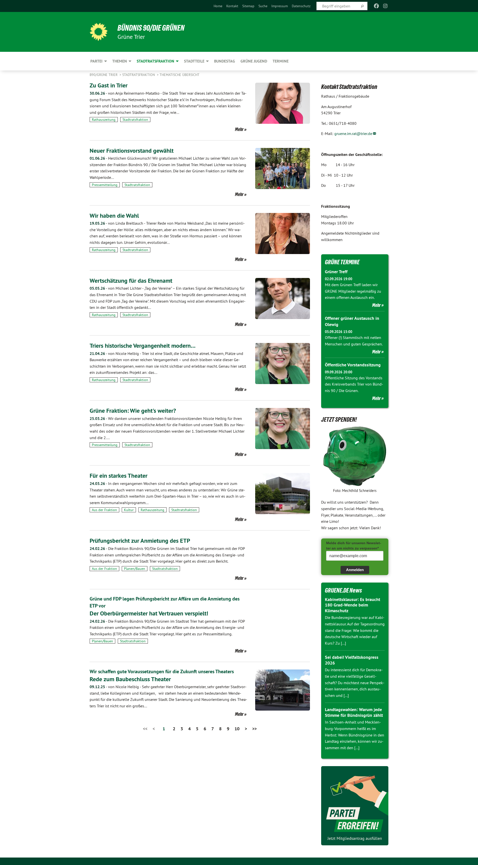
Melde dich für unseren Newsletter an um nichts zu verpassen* (353, 545)
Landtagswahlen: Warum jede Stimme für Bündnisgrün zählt (354, 712)
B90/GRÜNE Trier (104, 74)
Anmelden (355, 570)
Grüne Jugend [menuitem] (253, 61)
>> (254, 729)
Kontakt (232, 6)
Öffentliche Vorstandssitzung (353, 365)
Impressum (279, 6)
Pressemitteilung (105, 185)
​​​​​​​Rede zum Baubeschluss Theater (130, 679)
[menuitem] (218, 6)
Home (218, 6)
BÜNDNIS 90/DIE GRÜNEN (151, 27)
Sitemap (248, 6)
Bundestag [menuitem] (224, 61)
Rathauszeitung (104, 119)
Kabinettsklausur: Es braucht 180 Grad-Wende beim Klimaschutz (352, 605)
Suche (262, 6)
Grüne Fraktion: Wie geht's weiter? (133, 410)
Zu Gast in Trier (108, 85)
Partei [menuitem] (96, 61)
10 (237, 729)
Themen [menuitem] (119, 61)
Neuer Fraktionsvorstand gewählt (132, 150)
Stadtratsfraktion (139, 74)
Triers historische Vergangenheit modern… (142, 345)
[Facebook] (376, 6)
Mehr (239, 129)
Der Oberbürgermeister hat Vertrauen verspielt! (149, 613)
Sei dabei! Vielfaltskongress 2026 (351, 660)
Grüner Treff (336, 271)
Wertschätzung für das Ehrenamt (131, 280)
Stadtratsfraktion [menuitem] (155, 61)
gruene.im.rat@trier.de (353, 133)
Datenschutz (301, 6)
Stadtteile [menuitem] (194, 61)
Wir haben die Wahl (114, 215)
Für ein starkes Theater (118, 475)
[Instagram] (385, 6)
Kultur (129, 510)
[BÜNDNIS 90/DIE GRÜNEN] (99, 32)
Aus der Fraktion (104, 510)
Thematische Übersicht (179, 74)
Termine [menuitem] (281, 61)
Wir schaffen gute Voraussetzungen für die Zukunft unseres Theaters (162, 671)
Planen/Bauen (134, 568)
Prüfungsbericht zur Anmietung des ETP (140, 540)
